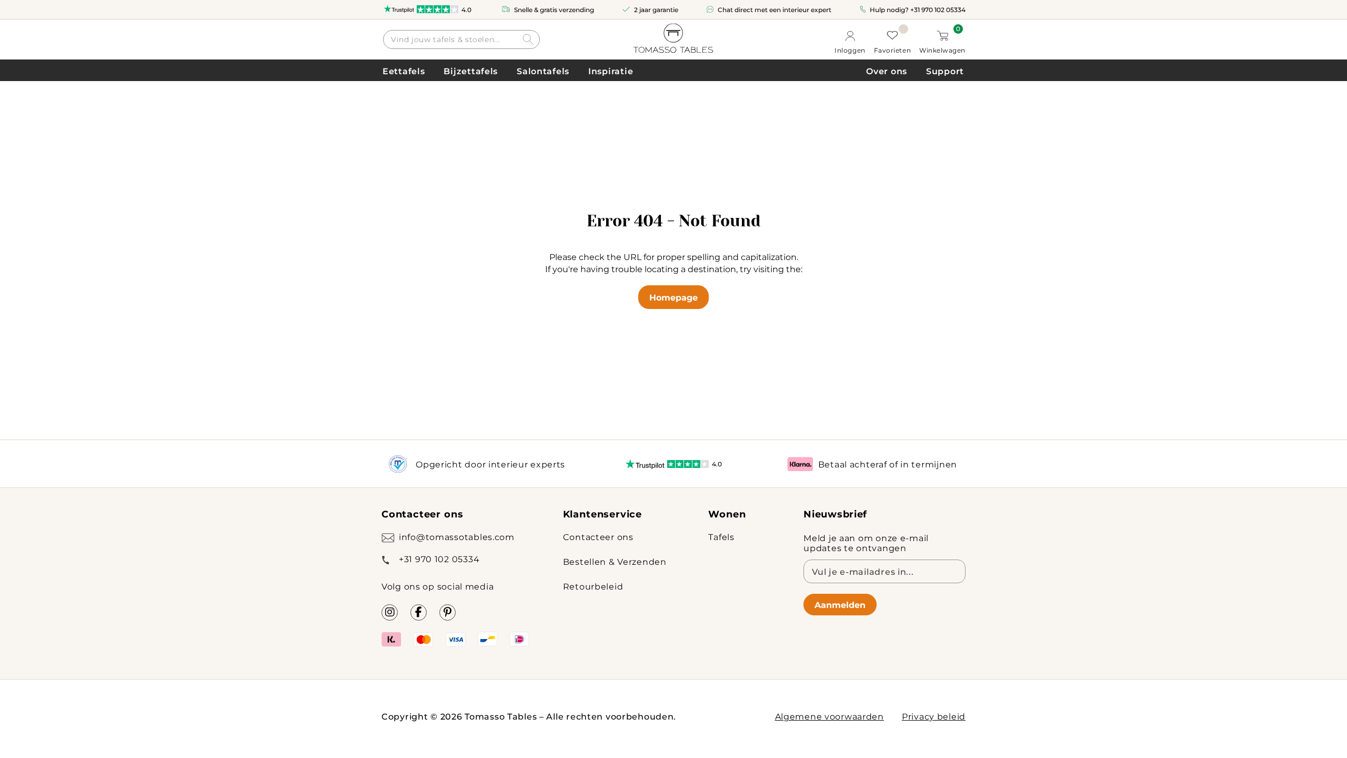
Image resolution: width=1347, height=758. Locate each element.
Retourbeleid (593, 586)
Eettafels (404, 70)
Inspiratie (610, 70)
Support (945, 70)
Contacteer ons (598, 536)
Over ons (886, 70)
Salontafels (543, 70)
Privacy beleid (934, 716)
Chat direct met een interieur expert (774, 9)
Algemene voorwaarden (829, 716)
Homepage (673, 297)
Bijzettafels (471, 70)
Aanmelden (840, 604)
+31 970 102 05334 (938, 9)
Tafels (721, 536)
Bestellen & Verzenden (615, 561)
